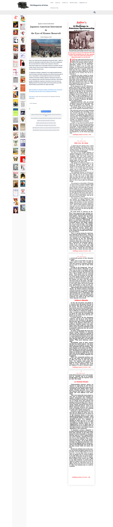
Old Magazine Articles (39, 5)
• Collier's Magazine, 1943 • (46, 37)
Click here (31, 96)
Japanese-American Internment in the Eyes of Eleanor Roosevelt (46, 30)
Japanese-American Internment (46, 23)
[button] (95, 12)
